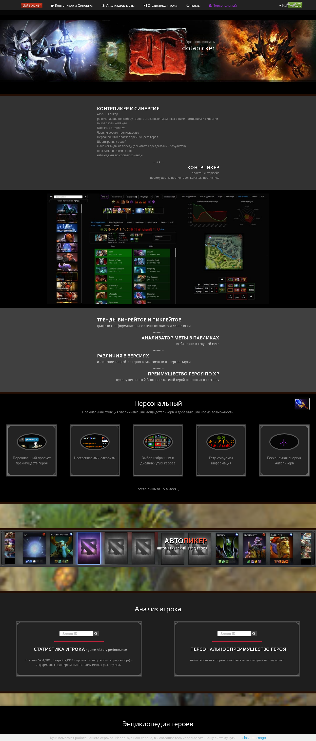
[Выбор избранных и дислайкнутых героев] (158, 450)
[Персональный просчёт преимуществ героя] (31, 450)
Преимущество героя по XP (183, 374)
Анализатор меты (120, 5)
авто (185, 541)
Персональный (224, 5)
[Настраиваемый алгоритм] (94, 450)
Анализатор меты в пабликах (180, 338)
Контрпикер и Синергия (73, 5)
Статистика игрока (162, 5)
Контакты (193, 5)
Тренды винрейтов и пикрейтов (139, 320)
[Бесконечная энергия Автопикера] (284, 450)
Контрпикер (203, 167)
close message (254, 737)
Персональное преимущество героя (238, 649)
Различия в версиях (123, 356)
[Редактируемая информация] (221, 450)
